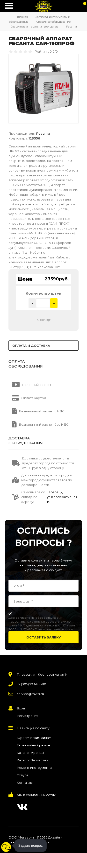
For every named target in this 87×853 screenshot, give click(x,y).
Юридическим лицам (34, 738)
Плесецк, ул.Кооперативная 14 (62, 497)
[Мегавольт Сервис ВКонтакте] (22, 807)
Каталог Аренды (30, 753)
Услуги (22, 775)
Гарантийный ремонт (34, 745)
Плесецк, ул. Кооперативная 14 (42, 674)
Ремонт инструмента (34, 768)
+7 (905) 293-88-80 (31, 684)
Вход (21, 708)
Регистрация (27, 716)
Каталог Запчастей (32, 760)
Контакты (25, 782)
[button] (6, 847)
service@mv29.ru (30, 694)
